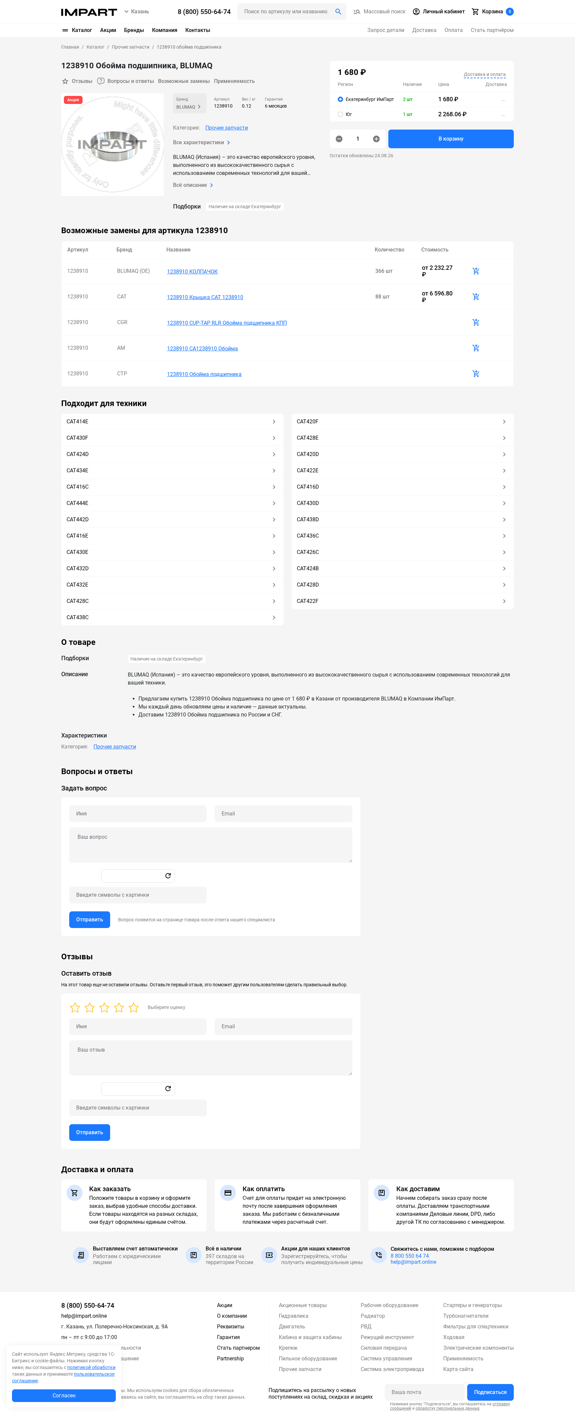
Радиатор (373, 1316)
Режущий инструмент (387, 1337)
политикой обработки (91, 1367)
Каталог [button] (82, 30)
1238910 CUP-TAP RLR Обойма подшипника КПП (227, 323)
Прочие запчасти (226, 128)
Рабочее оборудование (389, 1305)
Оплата (454, 30)
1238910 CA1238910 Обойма (202, 348)
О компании (232, 1316)
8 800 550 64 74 (410, 1256)
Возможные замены (184, 81)
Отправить (89, 919)
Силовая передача (384, 1348)
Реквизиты (230, 1326)
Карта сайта (458, 1369)
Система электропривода (392, 1369)
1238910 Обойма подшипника (204, 374)
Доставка (424, 30)
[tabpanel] (287, 851)
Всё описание (190, 185)
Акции (108, 30)
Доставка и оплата (485, 74)
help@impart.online (413, 1262)
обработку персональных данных (447, 1408)
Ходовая (454, 1337)
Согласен (64, 1395)
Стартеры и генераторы (472, 1305)
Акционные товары (303, 1305)
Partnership (230, 1358)
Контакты (197, 30)
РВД (366, 1326)
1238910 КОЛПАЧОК (192, 271)
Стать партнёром (492, 30)
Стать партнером (238, 1348)
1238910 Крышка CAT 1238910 (205, 297)
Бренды (134, 30)
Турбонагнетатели (465, 1316)
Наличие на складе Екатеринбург (245, 206)
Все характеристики (198, 142)
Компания (164, 30)
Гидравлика (293, 1316)
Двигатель (292, 1326)
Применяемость (234, 81)
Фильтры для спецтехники (475, 1326)
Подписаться (490, 1392)
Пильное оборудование (308, 1358)
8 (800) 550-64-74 (87, 1305)
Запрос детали (385, 30)
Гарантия (228, 1337)
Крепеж (288, 1348)
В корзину (451, 139)
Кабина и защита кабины (310, 1337)
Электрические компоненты (478, 1348)
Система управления (386, 1358)
